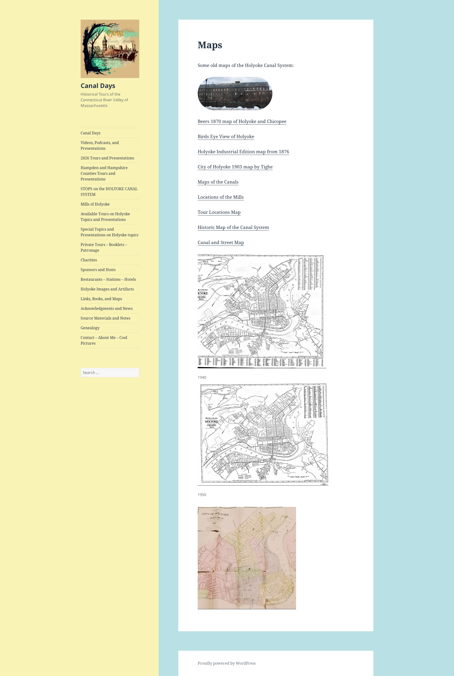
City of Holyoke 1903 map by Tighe (235, 167)
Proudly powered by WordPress (227, 663)
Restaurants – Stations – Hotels (108, 279)
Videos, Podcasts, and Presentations (100, 145)
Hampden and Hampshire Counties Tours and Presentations (104, 173)
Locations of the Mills (221, 197)
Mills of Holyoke (95, 204)
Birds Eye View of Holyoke (226, 136)
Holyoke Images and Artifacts (107, 289)
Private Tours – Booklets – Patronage (104, 247)
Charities (89, 260)
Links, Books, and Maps (101, 298)
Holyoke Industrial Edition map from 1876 (243, 152)
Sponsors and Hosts (98, 269)
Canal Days (98, 85)
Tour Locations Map (219, 212)
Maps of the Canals (218, 182)
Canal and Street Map (221, 242)
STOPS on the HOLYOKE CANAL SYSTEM (109, 191)
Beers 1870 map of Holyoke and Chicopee (242, 121)
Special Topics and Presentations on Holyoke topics (109, 232)
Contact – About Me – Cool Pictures (104, 340)
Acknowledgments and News (107, 308)
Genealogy (90, 327)
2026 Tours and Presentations (107, 158)
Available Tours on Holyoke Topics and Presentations (105, 216)
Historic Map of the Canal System (233, 227)
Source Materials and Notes (105, 318)
